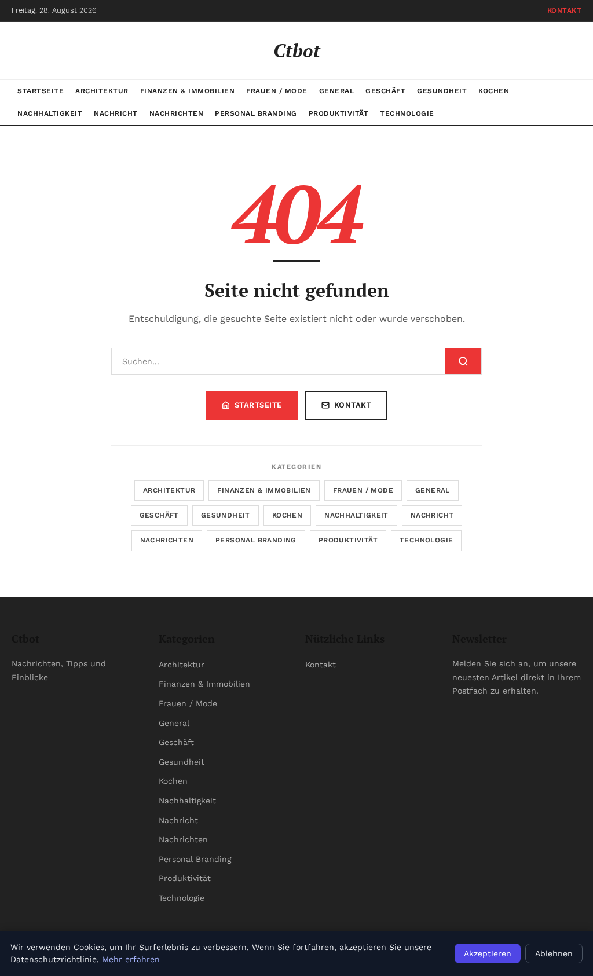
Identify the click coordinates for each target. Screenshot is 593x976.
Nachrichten (176, 113)
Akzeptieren (487, 953)
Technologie (407, 113)
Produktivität (339, 113)
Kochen (493, 91)
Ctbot (296, 50)
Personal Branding (256, 113)
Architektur (102, 91)
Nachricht (116, 113)
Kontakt (564, 10)
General (336, 91)
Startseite (40, 91)
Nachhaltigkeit (49, 113)
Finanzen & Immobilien (187, 91)
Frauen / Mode (277, 91)
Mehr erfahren (131, 959)
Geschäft (385, 91)
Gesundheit (442, 91)
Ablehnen (554, 953)
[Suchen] (463, 361)
